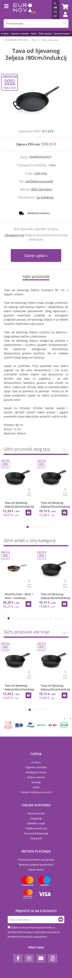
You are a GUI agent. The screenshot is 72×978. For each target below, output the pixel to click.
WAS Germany (41, 189)
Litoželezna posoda (39, 181)
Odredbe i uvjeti (36, 823)
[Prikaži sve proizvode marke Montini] (19, 725)
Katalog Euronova (36, 772)
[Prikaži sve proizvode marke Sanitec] (30, 725)
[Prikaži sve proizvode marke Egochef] (53, 725)
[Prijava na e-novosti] (60, 919)
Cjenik (36, 787)
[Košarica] (64, 6)
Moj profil (36, 838)
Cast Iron (40, 173)
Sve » (65, 450)
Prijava (63, 18)
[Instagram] (29, 958)
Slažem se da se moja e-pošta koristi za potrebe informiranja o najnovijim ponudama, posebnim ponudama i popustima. (34, 932)
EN (55, 11)
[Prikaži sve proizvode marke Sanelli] (64, 725)
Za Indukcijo (45, 197)
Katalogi (36, 782)
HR (55, 7)
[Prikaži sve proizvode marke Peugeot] (8, 725)
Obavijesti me (14, 235)
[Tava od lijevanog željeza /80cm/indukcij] (36, 99)
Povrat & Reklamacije (36, 833)
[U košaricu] (28, 512)
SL (55, 3)
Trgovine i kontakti (20, 33)
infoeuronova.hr (41, 792)
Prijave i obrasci (36, 777)
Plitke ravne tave (50, 40)
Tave (34, 40)
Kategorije (36, 818)
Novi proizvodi (36, 813)
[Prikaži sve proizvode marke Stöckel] (41, 725)
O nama (5, 33)
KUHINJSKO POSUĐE (16, 40)
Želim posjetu (45, 33)
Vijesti (34, 33)
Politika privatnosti (36, 828)
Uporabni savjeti (61, 33)
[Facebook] (18, 958)
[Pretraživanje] (65, 23)
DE (55, 16)
